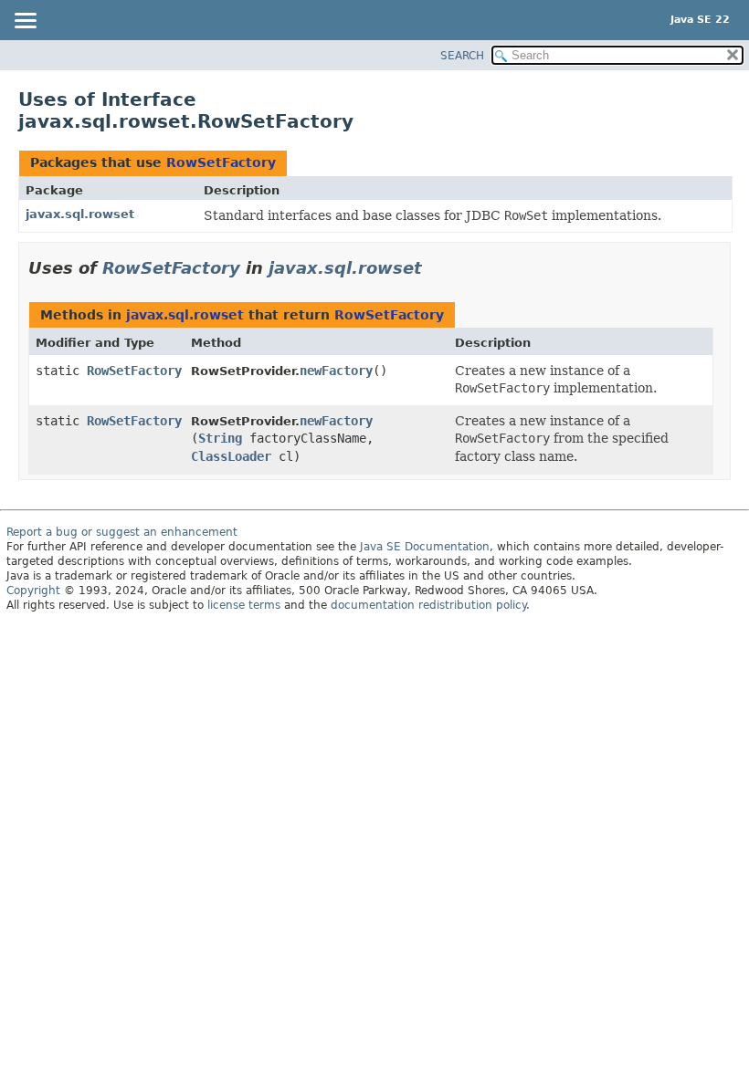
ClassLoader (231, 456)
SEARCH (462, 55)
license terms (243, 605)
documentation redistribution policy (428, 605)
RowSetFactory (221, 162)
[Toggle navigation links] (24, 22)
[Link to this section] (434, 267)
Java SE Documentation (425, 546)
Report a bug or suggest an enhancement (121, 532)
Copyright (33, 590)
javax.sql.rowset (80, 214)
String (220, 438)
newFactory (336, 370)
